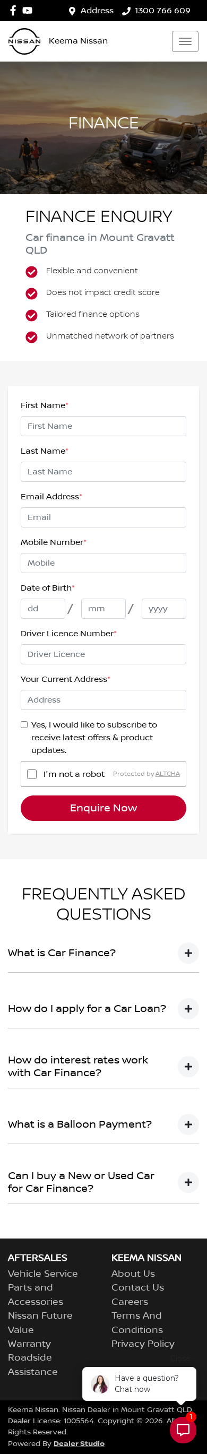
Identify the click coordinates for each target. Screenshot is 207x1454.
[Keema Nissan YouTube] (29, 10)
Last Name (44, 451)
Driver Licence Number (69, 633)
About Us (133, 1274)
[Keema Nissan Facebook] (15, 10)
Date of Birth (48, 588)
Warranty (29, 1344)
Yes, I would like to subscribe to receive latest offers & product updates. (94, 737)
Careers (129, 1302)
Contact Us (137, 1288)
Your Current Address (65, 679)
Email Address (51, 496)
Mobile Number (54, 542)
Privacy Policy (143, 1344)
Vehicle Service (43, 1274)
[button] (185, 41)
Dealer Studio (79, 1443)
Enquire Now (103, 808)
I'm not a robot (74, 774)
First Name (44, 405)
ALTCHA (168, 774)
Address (97, 10)
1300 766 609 (163, 10)
